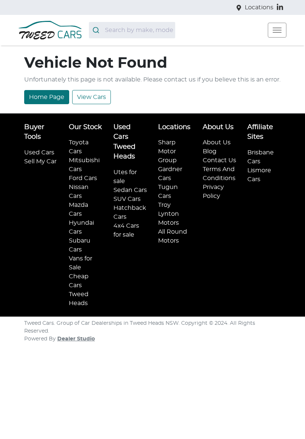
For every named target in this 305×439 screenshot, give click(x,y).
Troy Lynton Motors (168, 214)
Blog (209, 151)
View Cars (91, 97)
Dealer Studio (76, 339)
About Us (217, 142)
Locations (259, 7)
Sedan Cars (130, 190)
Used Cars (39, 153)
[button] (277, 30)
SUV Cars (127, 199)
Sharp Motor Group (167, 151)
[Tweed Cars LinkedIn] (281, 7)
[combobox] (132, 30)
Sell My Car (40, 161)
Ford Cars (83, 178)
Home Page (46, 97)
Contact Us (219, 160)
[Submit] (97, 30)
